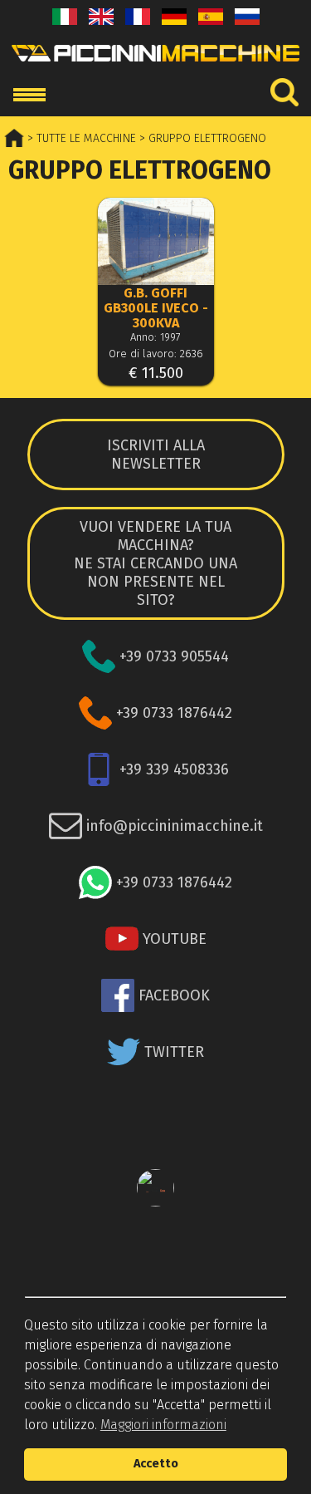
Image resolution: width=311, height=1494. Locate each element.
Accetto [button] (156, 1464)
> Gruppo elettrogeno (201, 138)
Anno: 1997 (155, 337)
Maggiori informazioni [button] (163, 1425)
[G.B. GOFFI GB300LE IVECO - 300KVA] (156, 243)
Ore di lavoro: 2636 (156, 353)
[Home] (155, 66)
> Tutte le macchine (80, 138)
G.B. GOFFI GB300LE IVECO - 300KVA (156, 308)
